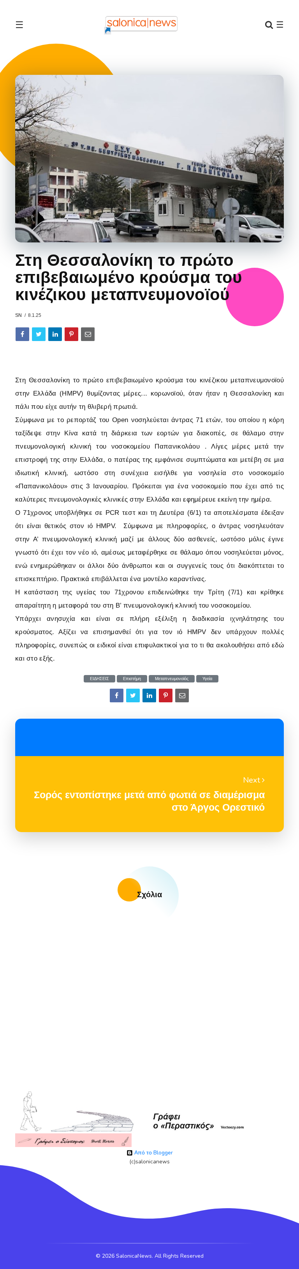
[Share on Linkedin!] (55, 334)
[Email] (88, 334)
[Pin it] (71, 334)
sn (18, 315)
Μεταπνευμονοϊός (171, 679)
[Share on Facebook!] (22, 334)
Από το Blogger (153, 1152)
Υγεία (207, 679)
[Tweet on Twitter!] (39, 334)
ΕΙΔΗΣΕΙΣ (99, 679)
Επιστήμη (132, 679)
